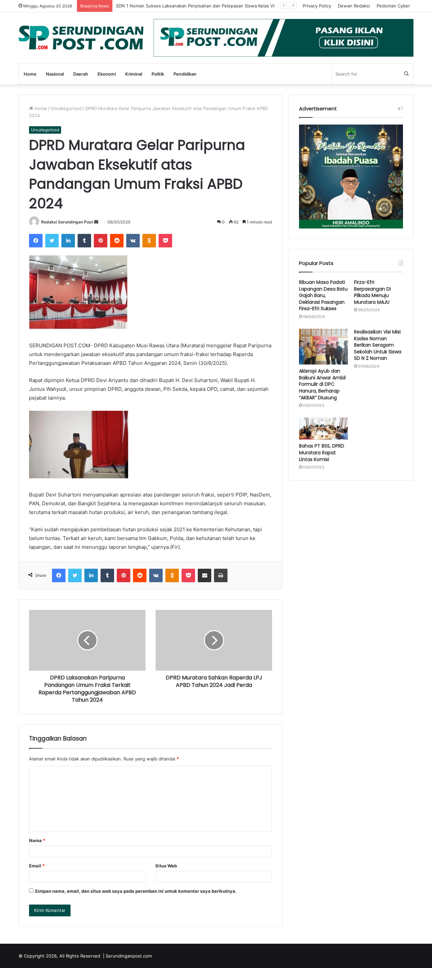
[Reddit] (117, 240)
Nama (37, 840)
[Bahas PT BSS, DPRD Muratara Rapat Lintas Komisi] (323, 428)
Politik (158, 74)
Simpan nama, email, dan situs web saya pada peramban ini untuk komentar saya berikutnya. (136, 891)
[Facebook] (36, 240)
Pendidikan (184, 74)
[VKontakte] (133, 240)
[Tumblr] (84, 240)
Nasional (55, 74)
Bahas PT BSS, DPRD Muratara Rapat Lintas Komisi (321, 452)
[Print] (220, 575)
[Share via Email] (204, 575)
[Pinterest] (100, 240)
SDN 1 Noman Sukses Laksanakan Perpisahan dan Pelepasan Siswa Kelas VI (195, 5)
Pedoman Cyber (393, 5)
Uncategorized (66, 108)
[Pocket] (165, 240)
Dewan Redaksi (354, 5)
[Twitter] (52, 240)
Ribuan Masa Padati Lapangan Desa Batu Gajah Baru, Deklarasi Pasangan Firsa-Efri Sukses (323, 295)
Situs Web (166, 865)
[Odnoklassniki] (149, 240)
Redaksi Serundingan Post (67, 221)
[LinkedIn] (68, 240)
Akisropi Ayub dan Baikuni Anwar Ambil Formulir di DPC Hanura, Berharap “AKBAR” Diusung (322, 384)
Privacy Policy (317, 5)
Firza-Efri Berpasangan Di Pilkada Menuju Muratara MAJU (372, 292)
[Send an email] (96, 221)
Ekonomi (107, 74)
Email (37, 865)
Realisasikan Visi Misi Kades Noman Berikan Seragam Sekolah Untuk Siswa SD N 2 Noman (377, 344)
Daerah (80, 74)
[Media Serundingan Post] (81, 38)
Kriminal (133, 74)
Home (30, 74)
